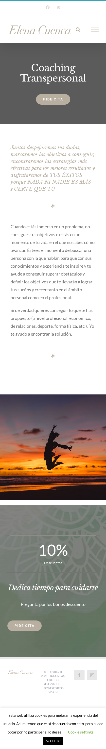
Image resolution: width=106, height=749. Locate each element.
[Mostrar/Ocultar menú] (95, 30)
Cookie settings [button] (80, 732)
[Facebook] (79, 675)
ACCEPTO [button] (53, 741)
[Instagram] (92, 675)
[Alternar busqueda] (78, 29)
